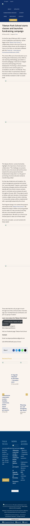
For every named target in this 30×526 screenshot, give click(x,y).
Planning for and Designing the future (23, 408)
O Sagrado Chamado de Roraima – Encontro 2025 (15, 477)
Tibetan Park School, (15, 42)
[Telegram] (3, 472)
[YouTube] (6, 469)
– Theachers (24, 452)
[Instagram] (3, 469)
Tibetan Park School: (18, 206)
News (16, 34)
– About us (24, 450)
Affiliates (23, 464)
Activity (23, 470)
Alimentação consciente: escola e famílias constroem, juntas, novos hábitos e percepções (6, 402)
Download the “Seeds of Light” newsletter (12, 323)
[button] (20, 20)
